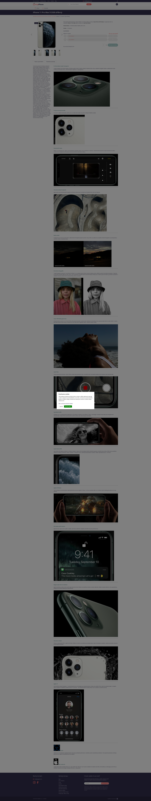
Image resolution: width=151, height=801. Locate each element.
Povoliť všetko (68, 406)
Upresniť (61, 406)
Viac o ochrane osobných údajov (66, 403)
